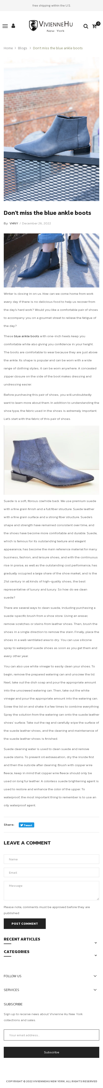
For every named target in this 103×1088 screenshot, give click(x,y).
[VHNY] (51, 26)
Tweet (27, 825)
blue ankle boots (26, 336)
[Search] (86, 26)
